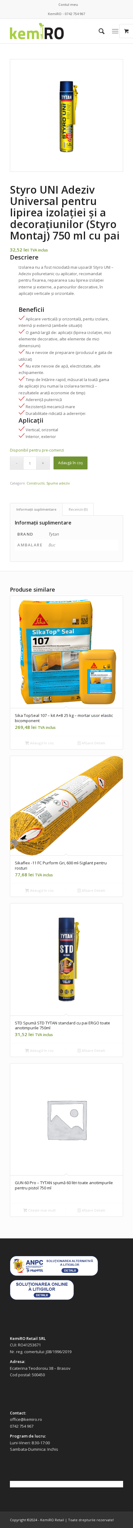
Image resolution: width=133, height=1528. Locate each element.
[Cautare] (98, 31)
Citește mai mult (41, 1210)
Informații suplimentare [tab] (36, 509)
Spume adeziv (58, 483)
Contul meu (68, 4)
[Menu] (115, 31)
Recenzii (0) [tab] (78, 509)
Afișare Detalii (93, 743)
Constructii (36, 483)
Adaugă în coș (70, 462)
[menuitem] (68, 4)
